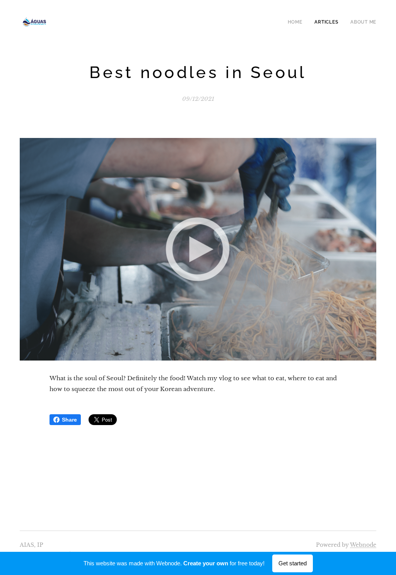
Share (69, 420)
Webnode (363, 544)
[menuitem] (297, 22)
